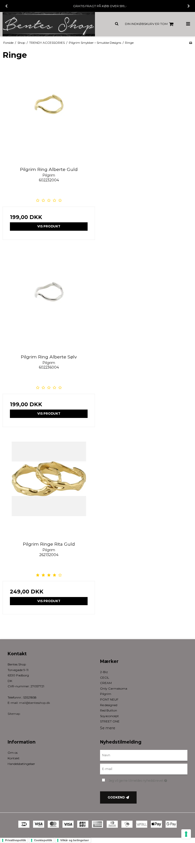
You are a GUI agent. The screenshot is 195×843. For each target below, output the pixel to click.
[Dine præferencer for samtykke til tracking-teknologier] (186, 834)
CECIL (104, 677)
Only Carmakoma (113, 688)
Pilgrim (105, 694)
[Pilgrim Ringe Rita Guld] (49, 488)
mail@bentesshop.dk (34, 703)
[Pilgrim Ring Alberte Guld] (49, 113)
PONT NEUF (109, 699)
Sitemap (14, 714)
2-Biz (104, 672)
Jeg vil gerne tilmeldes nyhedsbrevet (148, 779)
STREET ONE (110, 721)
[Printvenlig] (190, 43)
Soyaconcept (109, 716)
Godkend (116, 797)
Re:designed (108, 705)
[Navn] (143, 755)
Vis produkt (48, 226)
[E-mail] (143, 769)
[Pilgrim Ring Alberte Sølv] (49, 300)
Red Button (108, 710)
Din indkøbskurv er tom (146, 24)
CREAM (106, 683)
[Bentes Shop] (49, 24)
